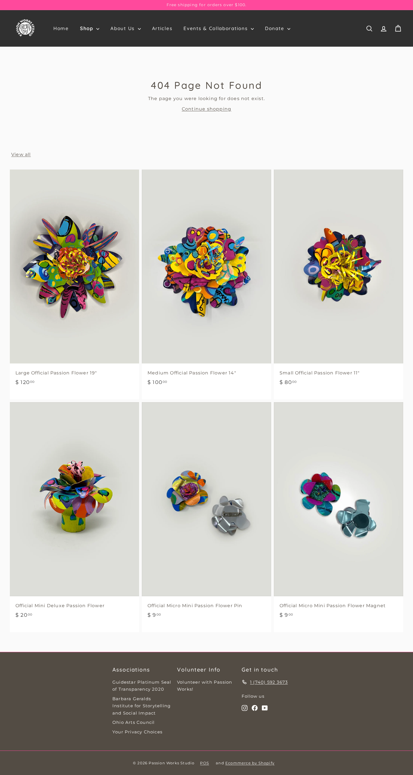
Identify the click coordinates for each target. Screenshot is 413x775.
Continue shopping (206, 109)
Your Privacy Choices (137, 732)
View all (21, 154)
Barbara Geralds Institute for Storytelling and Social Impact (141, 706)
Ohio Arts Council (133, 722)
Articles (162, 28)
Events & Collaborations (216, 28)
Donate (275, 28)
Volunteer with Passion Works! (204, 685)
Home (61, 28)
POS (204, 763)
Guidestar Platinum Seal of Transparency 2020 (141, 685)
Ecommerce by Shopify (249, 763)
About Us (123, 28)
